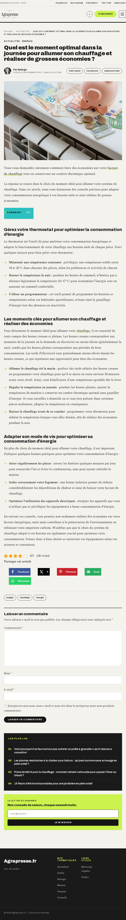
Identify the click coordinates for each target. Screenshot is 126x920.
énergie (40, 597)
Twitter (106, 3)
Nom (8, 673)
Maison (61, 885)
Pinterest (92, 3)
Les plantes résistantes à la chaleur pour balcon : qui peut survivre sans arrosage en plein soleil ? (65, 762)
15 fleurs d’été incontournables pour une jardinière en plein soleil (53, 783)
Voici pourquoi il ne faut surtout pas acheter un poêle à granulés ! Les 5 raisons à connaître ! (63, 751)
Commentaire (13, 628)
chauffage (83, 331)
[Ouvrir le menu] (122, 14)
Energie (27, 41)
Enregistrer (112, 71)
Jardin (60, 873)
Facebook (61, 3)
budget (10, 597)
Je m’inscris (62, 822)
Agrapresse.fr (20, 861)
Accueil (8, 31)
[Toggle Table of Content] (26, 212)
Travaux (61, 891)
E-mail (9, 690)
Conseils (62, 897)
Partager (74, 71)
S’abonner (105, 14)
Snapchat (120, 3)
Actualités (23, 31)
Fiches (85, 877)
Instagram (76, 3)
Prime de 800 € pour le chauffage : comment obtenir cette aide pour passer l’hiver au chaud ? (65, 774)
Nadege (22, 69)
